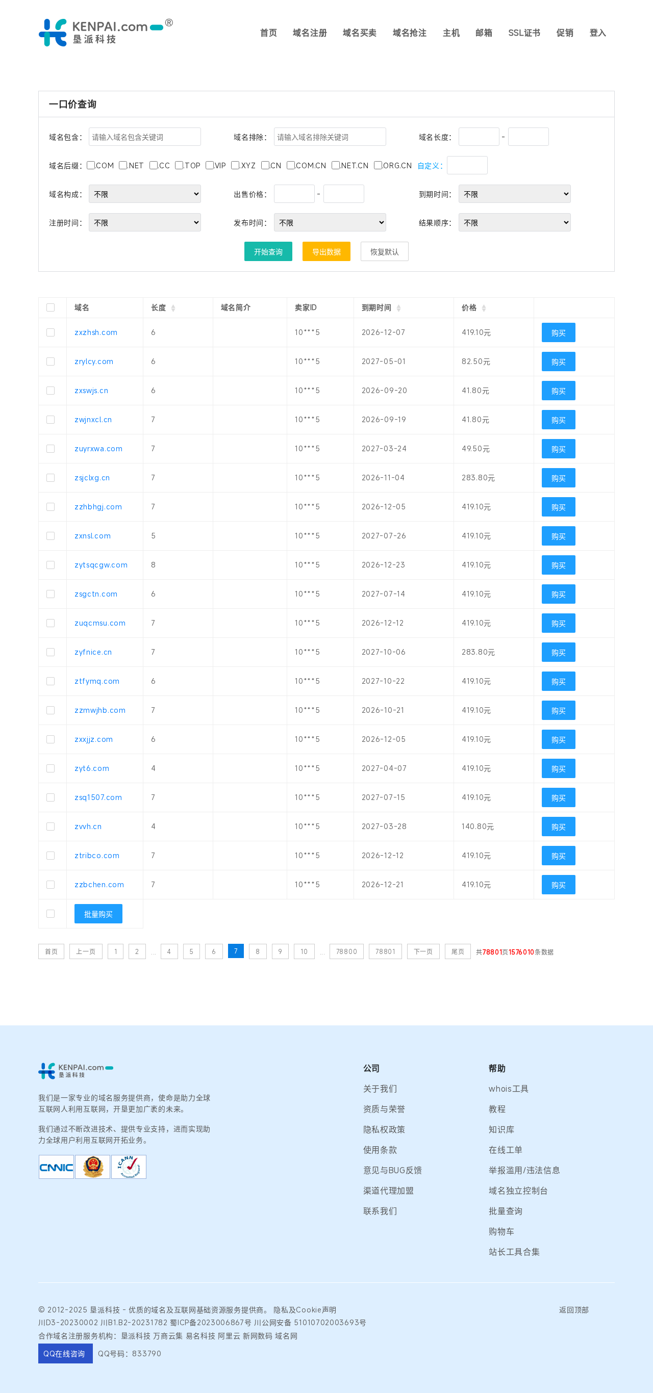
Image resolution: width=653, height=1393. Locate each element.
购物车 (501, 1231)
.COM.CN (310, 165)
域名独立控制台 (518, 1190)
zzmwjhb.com (100, 710)
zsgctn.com (96, 594)
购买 (558, 333)
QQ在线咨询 (65, 1353)
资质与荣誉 (384, 1109)
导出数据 (326, 251)
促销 (565, 32)
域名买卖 (360, 32)
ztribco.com (97, 855)
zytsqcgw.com (101, 565)
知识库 (501, 1129)
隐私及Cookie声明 (305, 1309)
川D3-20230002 (68, 1322)
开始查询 (268, 251)
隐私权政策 (384, 1129)
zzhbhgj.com (98, 506)
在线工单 (506, 1149)
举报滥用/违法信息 (524, 1170)
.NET (135, 165)
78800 (347, 951)
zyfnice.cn (93, 652)
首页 (268, 32)
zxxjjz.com (93, 739)
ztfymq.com (97, 681)
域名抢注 (410, 32)
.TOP (191, 165)
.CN (275, 165)
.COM (104, 165)
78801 (385, 951)
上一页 (85, 951)
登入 (598, 32)
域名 (158, 1309)
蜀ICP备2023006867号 (211, 1322)
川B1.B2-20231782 (134, 1322)
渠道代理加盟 (388, 1190)
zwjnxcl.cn (93, 419)
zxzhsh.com (96, 332)
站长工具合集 (514, 1251)
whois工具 (509, 1088)
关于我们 (380, 1088)
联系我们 (380, 1211)
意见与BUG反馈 (393, 1170)
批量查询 (506, 1211)
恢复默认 (384, 251)
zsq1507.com (98, 797)
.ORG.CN (397, 165)
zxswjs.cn (91, 390)
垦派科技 (105, 1309)
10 (304, 951)
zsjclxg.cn (92, 477)
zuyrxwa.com (98, 448)
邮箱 (483, 32)
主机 (451, 32)
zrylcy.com (94, 361)
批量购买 (98, 914)
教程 (497, 1109)
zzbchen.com (99, 884)
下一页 (423, 951)
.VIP (220, 165)
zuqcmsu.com (100, 623)
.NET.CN (354, 165)
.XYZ (247, 165)
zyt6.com (92, 768)
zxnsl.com (92, 535)
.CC (164, 165)
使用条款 (380, 1149)
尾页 (457, 951)
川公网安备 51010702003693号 (310, 1322)
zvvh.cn (88, 826)
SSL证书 (525, 32)
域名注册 (310, 32)
